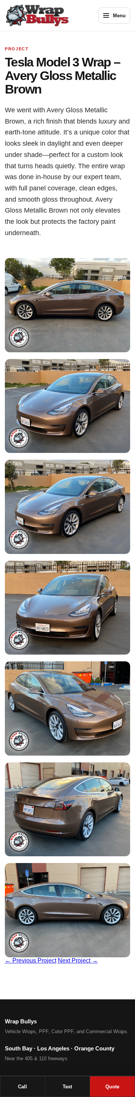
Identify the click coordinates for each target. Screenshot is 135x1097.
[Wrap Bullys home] (46, 15)
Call (22, 1086)
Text (67, 1086)
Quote (112, 1086)
